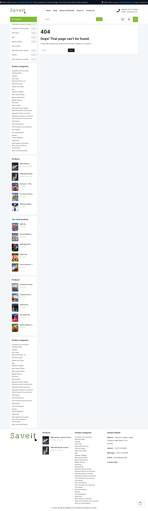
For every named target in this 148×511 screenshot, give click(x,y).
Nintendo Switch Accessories (22, 110)
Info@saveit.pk (132, 12)
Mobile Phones (17, 41)
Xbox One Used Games (20, 150)
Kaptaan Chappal (18, 92)
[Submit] (99, 19)
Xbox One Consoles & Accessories (19, 147)
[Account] (129, 19)
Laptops (14, 76)
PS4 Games (16, 121)
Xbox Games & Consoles (20, 59)
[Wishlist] (122, 19)
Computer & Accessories (20, 28)
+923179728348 (132, 9)
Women (14, 55)
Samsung (15, 102)
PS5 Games (16, 129)
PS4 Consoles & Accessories (22, 118)
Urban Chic (15, 140)
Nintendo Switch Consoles (21, 113)
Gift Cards (15, 33)
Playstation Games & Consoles (22, 24)
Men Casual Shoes (18, 94)
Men (13, 37)
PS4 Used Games (18, 124)
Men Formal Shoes (18, 97)
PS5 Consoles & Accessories (22, 127)
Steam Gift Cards (18, 86)
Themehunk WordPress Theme (85, 508)
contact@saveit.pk (120, 457)
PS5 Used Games (18, 132)
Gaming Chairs (17, 73)
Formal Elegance (17, 137)
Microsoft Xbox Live (19, 81)
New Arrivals (16, 46)
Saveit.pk (61, 508)
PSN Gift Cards (17, 84)
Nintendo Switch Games (20, 50)
